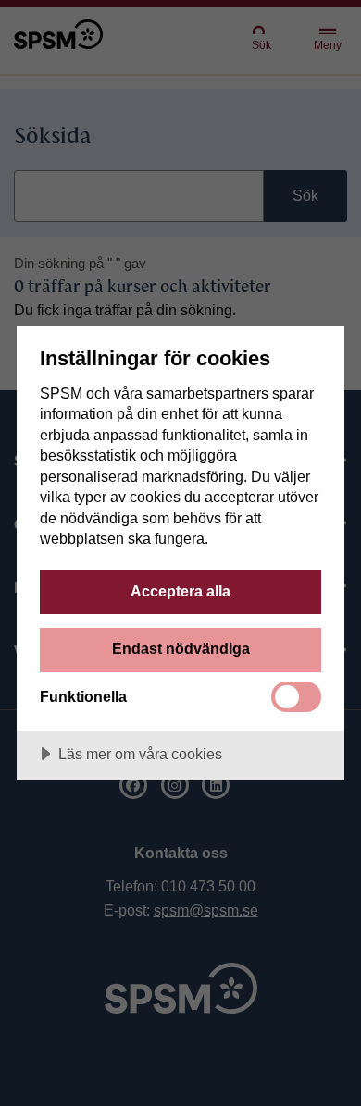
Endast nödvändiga (181, 648)
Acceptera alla (180, 591)
